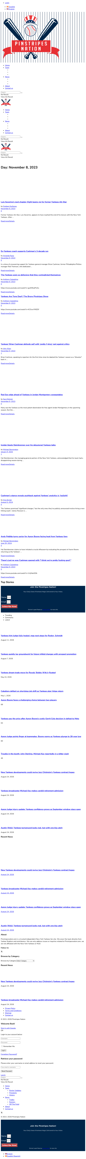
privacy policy (46, 609)
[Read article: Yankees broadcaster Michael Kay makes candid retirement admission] (43, 880)
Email (4, 602)
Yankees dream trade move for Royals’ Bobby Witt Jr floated (28, 672)
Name (4, 597)
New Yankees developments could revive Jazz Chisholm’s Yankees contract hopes (37, 772)
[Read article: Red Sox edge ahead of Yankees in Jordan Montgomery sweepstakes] (43, 378)
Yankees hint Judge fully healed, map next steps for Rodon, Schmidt (31, 635)
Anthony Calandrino (10, 279)
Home (7, 65)
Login (7, 3)
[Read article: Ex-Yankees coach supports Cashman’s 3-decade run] (43, 235)
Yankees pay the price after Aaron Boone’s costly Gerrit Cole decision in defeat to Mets (40, 718)
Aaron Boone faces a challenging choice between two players (29, 700)
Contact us (9, 88)
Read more (8, 221)
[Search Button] (21, 92)
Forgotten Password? (9, 1054)
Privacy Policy (10, 1008)
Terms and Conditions (13, 1011)
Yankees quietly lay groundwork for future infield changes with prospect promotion (38, 654)
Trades (11, 79)
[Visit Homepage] (31, 61)
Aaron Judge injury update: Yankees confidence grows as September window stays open (41, 809)
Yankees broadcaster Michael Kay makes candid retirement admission (32, 790)
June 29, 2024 (6, 543)
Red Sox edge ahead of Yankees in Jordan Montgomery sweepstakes (32, 394)
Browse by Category (8, 961)
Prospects (13, 72)
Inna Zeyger (7, 500)
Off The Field (14, 84)
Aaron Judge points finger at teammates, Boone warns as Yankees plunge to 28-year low (41, 736)
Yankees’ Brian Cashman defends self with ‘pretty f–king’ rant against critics (35, 344)
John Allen (7, 348)
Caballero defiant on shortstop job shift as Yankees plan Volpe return (32, 691)
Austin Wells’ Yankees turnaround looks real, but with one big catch (32, 827)
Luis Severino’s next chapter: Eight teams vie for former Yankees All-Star (34, 202)
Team (7, 67)
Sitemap (8, 1013)
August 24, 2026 (7, 874)
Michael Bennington (10, 449)
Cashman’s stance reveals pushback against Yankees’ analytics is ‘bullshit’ (34, 495)
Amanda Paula (8, 256)
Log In (3, 1075)
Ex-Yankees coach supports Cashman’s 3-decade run (24, 251)
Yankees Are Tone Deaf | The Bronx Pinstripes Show (24, 296)
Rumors (12, 81)
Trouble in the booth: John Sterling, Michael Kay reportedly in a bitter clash (35, 753)
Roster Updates (15, 70)
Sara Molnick (8, 399)
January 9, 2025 (7, 452)
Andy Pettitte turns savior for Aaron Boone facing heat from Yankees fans (34, 536)
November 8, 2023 (8, 209)
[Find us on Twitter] (2, 952)
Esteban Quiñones (10, 206)
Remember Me (9, 1046)
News (7, 77)
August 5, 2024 (7, 502)
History (12, 74)
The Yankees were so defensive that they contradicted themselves (31, 275)
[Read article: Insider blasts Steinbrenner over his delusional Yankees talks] (43, 428)
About (7, 86)
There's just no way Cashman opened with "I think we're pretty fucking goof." (36, 560)
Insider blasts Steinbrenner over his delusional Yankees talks (28, 445)
